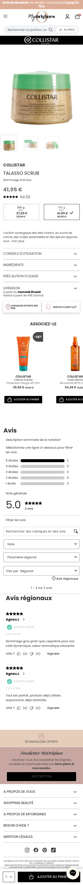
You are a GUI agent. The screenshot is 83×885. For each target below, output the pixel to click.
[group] (41, 86)
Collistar (14, 165)
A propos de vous (19, 791)
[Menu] (6, 16)
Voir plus (17, 241)
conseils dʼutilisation (22, 253)
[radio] (21, 212)
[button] (72, 873)
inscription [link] (42, 776)
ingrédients (13, 265)
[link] (67, 17)
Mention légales (18, 836)
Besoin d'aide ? (16, 825)
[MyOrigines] (41, 17)
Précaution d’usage (20, 276)
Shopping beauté (18, 803)
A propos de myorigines (24, 814)
